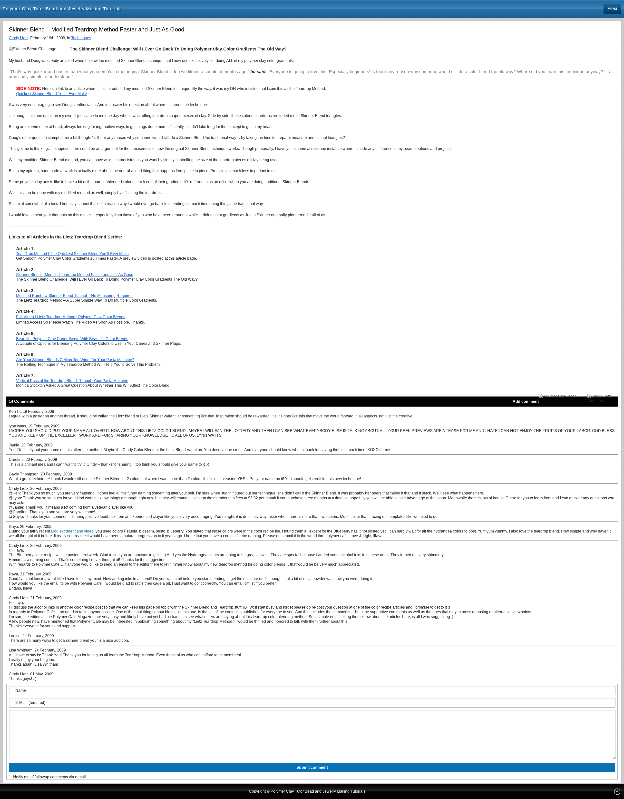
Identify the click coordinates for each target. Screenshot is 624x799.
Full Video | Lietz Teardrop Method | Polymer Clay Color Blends (70, 317)
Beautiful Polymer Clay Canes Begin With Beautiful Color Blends (72, 339)
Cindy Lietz (18, 38)
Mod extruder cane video (72, 531)
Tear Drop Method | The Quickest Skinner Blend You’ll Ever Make (72, 254)
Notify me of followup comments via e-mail (49, 777)
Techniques (81, 38)
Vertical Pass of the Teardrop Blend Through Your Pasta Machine (72, 381)
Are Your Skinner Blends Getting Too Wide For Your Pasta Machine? (75, 360)
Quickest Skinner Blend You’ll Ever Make (51, 94)
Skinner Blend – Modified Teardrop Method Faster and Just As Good (74, 275)
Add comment (526, 401)
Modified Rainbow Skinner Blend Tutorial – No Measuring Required (74, 296)
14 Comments (21, 401)
